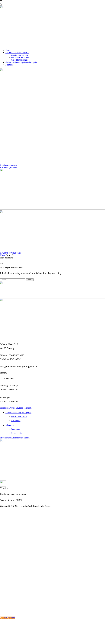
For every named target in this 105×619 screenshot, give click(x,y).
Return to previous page (10, 253)
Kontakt (8, 65)
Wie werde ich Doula (20, 57)
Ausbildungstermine (19, 60)
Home (8, 50)
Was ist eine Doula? (19, 55)
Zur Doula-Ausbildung (17, 52)
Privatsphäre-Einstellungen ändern (15, 438)
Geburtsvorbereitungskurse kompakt (21, 62)
